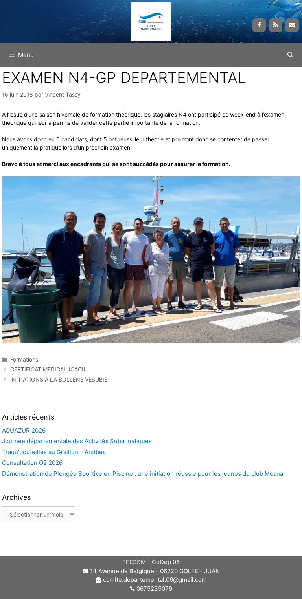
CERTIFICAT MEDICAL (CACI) (47, 369)
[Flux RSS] (275, 25)
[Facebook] (259, 25)
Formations (24, 359)
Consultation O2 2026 (32, 462)
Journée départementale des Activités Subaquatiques (77, 441)
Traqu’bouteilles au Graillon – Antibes (54, 452)
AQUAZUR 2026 (24, 430)
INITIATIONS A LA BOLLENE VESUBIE (58, 379)
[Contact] (292, 25)
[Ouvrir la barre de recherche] (290, 55)
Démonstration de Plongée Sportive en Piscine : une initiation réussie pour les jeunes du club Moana (142, 473)
